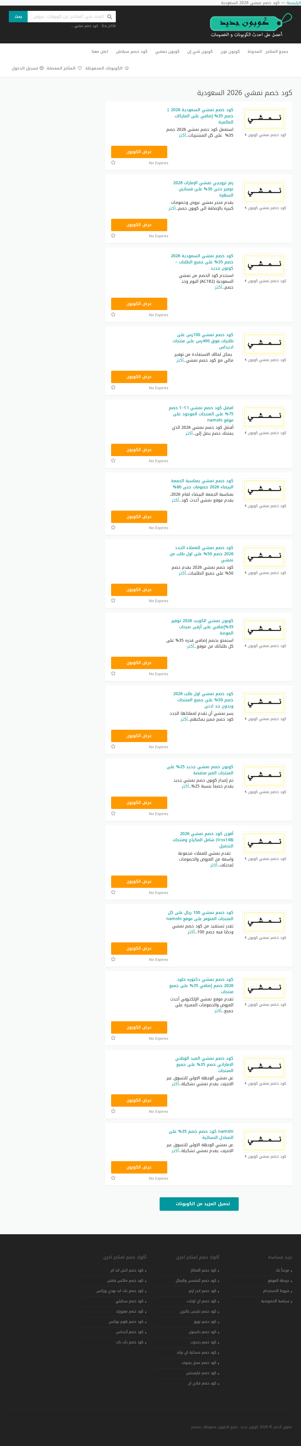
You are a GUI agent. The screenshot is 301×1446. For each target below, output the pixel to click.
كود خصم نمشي (86, 26)
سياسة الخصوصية (275, 1301)
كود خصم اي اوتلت (201, 1301)
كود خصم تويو (205, 1321)
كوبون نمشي (167, 51)
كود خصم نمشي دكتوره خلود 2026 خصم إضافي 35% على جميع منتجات (201, 986)
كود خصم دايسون (202, 1331)
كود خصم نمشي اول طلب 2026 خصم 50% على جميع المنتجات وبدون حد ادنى (203, 700)
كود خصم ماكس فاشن (125, 1280)
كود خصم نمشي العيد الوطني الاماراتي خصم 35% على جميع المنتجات (204, 1064)
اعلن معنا (100, 51)
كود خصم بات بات (129, 1342)
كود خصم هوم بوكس (126, 1321)
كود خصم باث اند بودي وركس (119, 1290)
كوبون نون (230, 51)
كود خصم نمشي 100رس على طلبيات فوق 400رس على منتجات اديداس (203, 341)
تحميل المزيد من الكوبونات (202, 1204)
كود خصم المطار (203, 1270)
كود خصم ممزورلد (129, 1311)
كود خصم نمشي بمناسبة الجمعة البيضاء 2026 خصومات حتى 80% (202, 484)
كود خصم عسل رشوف (198, 1362)
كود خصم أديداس (129, 1331)
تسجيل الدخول (25, 68)
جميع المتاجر (277, 51)
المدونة (255, 51)
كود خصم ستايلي (129, 1301)
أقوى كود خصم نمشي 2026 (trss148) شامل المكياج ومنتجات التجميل (203, 840)
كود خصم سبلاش (132, 51)
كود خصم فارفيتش (201, 1372)
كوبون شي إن (200, 51)
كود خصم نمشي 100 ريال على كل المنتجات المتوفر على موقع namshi (199, 916)
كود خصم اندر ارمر (202, 1290)
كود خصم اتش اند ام (127, 1270)
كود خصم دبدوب (203, 1342)
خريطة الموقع (278, 1280)
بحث (18, 16)
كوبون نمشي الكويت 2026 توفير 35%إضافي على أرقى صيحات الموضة (202, 627)
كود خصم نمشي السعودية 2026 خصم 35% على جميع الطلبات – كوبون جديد (202, 262)
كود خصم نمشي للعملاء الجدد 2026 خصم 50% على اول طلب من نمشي (201, 554)
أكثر (182, 135)
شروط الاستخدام (276, 1290)
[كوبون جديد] (248, 25)
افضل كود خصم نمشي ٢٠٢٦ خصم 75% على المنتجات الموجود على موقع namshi (201, 414)
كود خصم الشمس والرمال (196, 1280)
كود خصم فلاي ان (202, 1383)
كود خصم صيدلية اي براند (196, 1352)
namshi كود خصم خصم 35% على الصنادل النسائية (201, 1134)
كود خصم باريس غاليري (198, 1311)
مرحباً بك (282, 1270)
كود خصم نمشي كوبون (267, 135)
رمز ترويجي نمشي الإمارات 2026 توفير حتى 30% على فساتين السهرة (203, 189)
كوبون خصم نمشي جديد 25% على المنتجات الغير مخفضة (200, 770)
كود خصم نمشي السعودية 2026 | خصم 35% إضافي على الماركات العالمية (200, 116)
